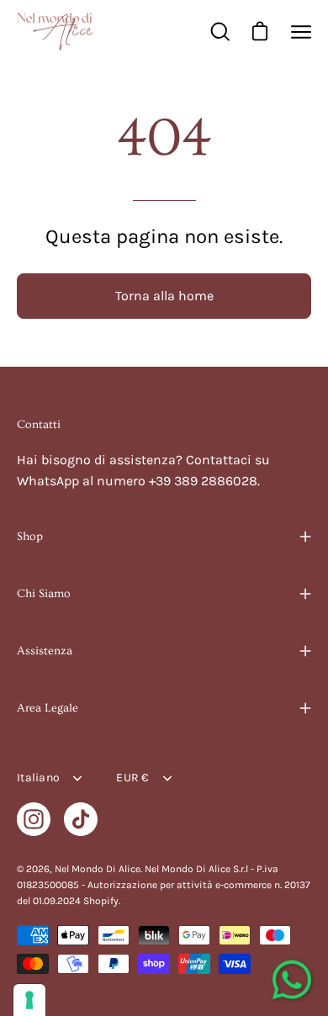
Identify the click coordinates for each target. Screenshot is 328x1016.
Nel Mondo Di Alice (97, 869)
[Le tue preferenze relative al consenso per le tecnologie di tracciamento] (29, 1000)
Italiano (38, 777)
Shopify (101, 901)
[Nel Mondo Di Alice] (55, 31)
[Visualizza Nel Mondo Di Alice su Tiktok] (81, 819)
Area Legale (47, 708)
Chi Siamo (44, 594)
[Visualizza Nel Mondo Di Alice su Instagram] (33, 819)
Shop (30, 536)
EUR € (132, 777)
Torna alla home (164, 296)
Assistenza (44, 651)
